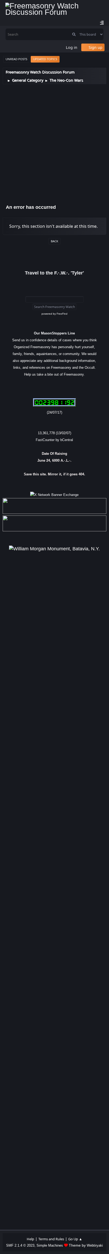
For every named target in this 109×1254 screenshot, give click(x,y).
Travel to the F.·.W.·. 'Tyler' (54, 273)
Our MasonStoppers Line (54, 333)
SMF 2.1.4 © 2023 (20, 1245)
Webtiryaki (95, 1245)
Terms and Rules (51, 1239)
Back (54, 241)
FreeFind (62, 313)
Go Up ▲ (75, 1239)
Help (30, 1239)
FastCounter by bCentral (54, 440)
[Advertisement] (54, 141)
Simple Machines (50, 1245)
